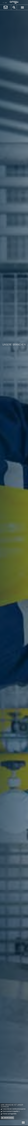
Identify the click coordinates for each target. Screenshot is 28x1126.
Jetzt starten (9, 1122)
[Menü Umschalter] (22, 7)
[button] (14, 7)
